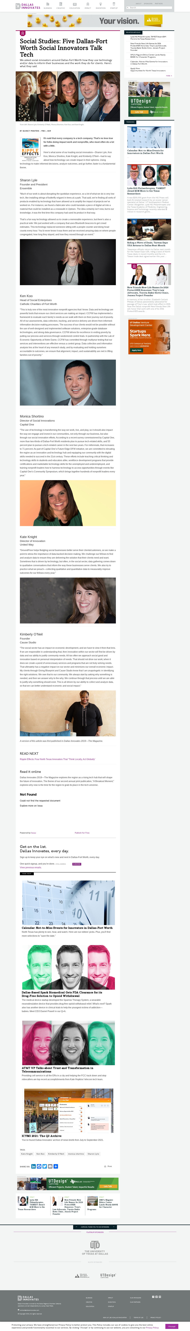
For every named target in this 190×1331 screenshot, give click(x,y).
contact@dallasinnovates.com (29, 1310)
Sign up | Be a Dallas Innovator (115, 1317)
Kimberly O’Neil (56, 1154)
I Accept (172, 1326)
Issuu (33, 833)
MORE (168, 76)
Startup (114, 8)
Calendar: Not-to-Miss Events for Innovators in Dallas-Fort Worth (67, 928)
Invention (101, 8)
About (139, 4)
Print (110, 1166)
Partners (159, 4)
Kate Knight (27, 1154)
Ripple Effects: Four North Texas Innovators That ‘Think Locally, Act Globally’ (57, 759)
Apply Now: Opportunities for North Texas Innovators (148, 69)
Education (75, 8)
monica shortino (76, 1154)
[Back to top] (179, 1313)
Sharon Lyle (93, 1154)
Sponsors (148, 4)
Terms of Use (138, 1317)
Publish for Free (82, 833)
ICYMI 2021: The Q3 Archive (42, 1136)
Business (48, 8)
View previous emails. (31, 867)
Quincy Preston (31, 131)
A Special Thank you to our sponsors (95, 1227)
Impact (88, 8)
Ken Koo (41, 1154)
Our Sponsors (135, 1298)
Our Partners (135, 1302)
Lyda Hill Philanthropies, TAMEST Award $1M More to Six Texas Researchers (31, 1204)
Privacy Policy (155, 1317)
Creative (60, 8)
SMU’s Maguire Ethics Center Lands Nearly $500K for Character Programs (102, 1204)
